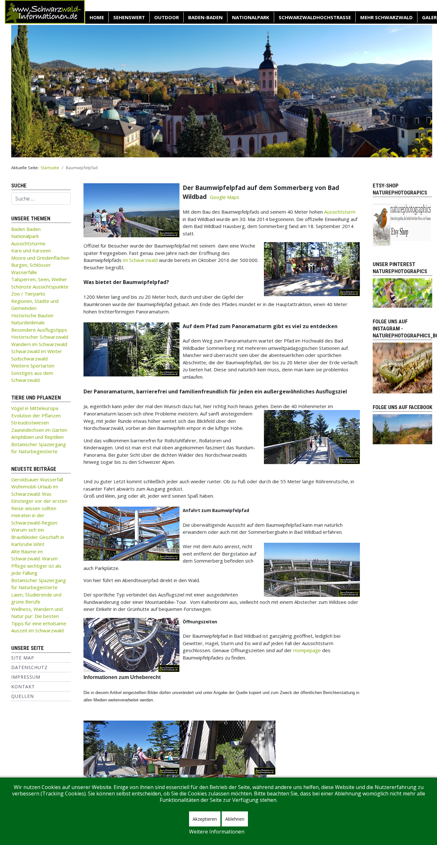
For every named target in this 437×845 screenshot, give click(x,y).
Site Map (22, 658)
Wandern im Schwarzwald (39, 344)
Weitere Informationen (216, 831)
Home (97, 17)
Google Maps (224, 197)
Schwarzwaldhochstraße (315, 17)
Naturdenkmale (28, 322)
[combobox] (41, 199)
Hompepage (307, 650)
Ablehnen (234, 819)
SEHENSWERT (129, 17)
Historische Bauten (32, 315)
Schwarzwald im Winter (36, 351)
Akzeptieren (205, 819)
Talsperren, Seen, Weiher (39, 279)
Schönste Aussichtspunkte (39, 286)
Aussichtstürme (28, 243)
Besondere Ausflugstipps (39, 330)
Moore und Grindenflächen (40, 258)
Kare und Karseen (31, 250)
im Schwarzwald (140, 260)
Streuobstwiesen (30, 422)
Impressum (25, 677)
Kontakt (23, 686)
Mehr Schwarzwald (386, 17)
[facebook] (402, 428)
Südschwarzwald (29, 358)
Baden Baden (26, 229)
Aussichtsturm (339, 212)
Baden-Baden (205, 17)
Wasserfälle (24, 272)
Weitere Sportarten (32, 365)
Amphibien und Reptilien (37, 437)
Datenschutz (29, 667)
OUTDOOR (166, 17)
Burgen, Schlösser (31, 265)
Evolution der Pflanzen (36, 415)
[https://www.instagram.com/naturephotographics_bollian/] (402, 367)
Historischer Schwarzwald (39, 337)
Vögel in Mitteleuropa (34, 408)
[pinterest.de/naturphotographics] (402, 292)
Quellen (22, 696)
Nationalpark (250, 17)
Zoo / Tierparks (28, 293)
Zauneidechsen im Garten (39, 430)
